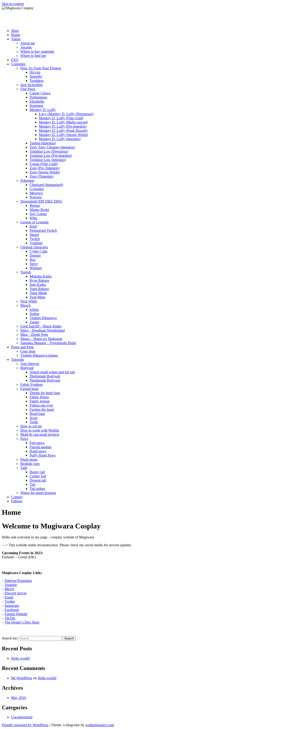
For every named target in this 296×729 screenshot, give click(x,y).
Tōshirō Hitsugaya (43, 318)
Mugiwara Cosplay (32, 19)
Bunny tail (37, 472)
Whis (33, 218)
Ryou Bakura (39, 280)
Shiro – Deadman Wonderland (42, 330)
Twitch (35, 239)
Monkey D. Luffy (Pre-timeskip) (62, 126)
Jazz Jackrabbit (31, 85)
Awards (26, 47)
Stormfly (36, 76)
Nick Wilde (28, 301)
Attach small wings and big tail (52, 372)
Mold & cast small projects (39, 434)
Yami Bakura (39, 289)
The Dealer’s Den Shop (22, 622)
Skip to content (13, 4)
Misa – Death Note (34, 335)
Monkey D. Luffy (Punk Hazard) (63, 131)
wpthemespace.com (99, 725)
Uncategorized (21, 717)
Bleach (25, 305)
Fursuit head (29, 389)
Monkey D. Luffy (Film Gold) (61, 118)
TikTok (10, 618)
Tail (32, 484)
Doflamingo (38, 97)
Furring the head (42, 409)
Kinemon (36, 106)
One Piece (27, 89)
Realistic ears (30, 464)
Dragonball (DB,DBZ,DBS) (41, 201)
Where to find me (33, 56)
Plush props (28, 459)
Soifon (34, 314)
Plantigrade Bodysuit (45, 380)
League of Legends (34, 222)
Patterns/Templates (18, 581)
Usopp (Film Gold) (44, 164)
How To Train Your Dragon (40, 68)
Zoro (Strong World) (45, 172)
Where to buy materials (37, 51)
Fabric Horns (39, 397)
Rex (33, 260)
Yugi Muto (37, 297)
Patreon (16, 501)
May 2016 (18, 698)
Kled (33, 226)
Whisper (36, 268)
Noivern (36, 197)
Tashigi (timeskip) (43, 143)
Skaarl (34, 235)
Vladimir (36, 243)
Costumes (18, 64)
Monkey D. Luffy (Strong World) (63, 135)
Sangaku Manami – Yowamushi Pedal (48, 343)
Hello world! (20, 658)
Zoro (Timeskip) (41, 176)
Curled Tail (38, 476)
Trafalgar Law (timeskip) (48, 160)
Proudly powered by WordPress (25, 725)
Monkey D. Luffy (43, 110)
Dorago (35, 255)
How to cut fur (31, 426)
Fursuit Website (16, 614)
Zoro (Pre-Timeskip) (44, 168)
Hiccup (35, 72)
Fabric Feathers (31, 384)
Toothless (36, 81)
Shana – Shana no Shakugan (41, 339)
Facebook (12, 610)
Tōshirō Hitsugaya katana (39, 355)
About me (27, 43)
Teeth (34, 422)
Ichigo (34, 310)
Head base (37, 414)
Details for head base (45, 393)
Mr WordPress (21, 678)
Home (15, 35)
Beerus (35, 205)
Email (9, 597)
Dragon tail (38, 480)
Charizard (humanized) (46, 185)
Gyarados (37, 189)
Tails (23, 468)
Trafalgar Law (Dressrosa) (49, 151)
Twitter (10, 601)
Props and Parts (22, 347)
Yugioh (25, 272)
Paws (24, 439)
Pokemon (27, 180)
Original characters (34, 247)
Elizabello (37, 101)
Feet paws (37, 443)
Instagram (12, 606)
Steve (34, 264)
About (15, 39)
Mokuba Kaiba (41, 276)
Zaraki (34, 322)
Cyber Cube (38, 251)
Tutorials (17, 359)
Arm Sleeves (29, 364)
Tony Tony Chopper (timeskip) (52, 147)
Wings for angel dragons (38, 493)
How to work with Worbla (39, 430)
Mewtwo (36, 193)
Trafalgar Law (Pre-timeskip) (51, 156)
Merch (9, 589)
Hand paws (38, 451)
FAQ (14, 60)
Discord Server (16, 593)
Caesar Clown (40, 93)
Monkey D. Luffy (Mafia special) (63, 122)
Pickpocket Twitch (43, 230)
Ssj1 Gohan (38, 214)
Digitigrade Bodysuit (45, 376)
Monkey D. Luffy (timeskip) (59, 139)
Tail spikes (37, 489)
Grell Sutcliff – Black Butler (41, 326)
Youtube (11, 585)
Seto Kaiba (38, 285)
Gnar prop (27, 351)
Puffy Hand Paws (43, 455)
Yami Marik (38, 293)
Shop (15, 31)
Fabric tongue (40, 401)
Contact (16, 497)
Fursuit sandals (40, 447)
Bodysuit (27, 368)
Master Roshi (39, 210)
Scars (33, 418)
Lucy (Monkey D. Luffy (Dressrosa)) (66, 114)
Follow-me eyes (41, 405)
